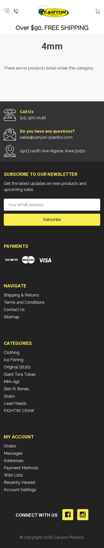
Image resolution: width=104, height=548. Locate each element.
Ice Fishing (13, 359)
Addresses (13, 460)
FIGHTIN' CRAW (19, 410)
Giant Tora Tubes (20, 374)
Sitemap (11, 317)
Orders (10, 446)
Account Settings (20, 489)
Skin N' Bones (16, 388)
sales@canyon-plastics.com (46, 137)
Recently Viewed (19, 482)
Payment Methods (21, 467)
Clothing (11, 352)
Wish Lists (13, 475)
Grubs (9, 396)
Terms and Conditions (24, 302)
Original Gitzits (17, 367)
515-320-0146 (33, 117)
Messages (13, 453)
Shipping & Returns (21, 295)
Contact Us (14, 309)
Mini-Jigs (12, 381)
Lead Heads (15, 403)
